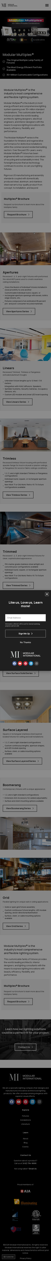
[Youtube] (20, 663)
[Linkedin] (31, 663)
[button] (47, 594)
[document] (25, 630)
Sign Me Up (24, 633)
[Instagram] (36, 663)
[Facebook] (14, 663)
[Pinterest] (25, 663)
